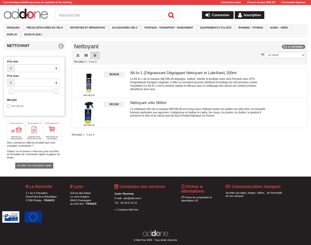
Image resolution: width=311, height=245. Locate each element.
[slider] (11, 91)
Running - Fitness (250, 27)
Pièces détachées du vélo (45, 27)
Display (12, 34)
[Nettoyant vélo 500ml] (89, 113)
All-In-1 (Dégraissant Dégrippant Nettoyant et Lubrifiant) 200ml (183, 73)
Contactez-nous (231, 2)
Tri (262, 54)
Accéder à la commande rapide (34, 165)
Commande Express (293, 2)
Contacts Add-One (128, 209)
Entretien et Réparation (87, 27)
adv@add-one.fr (132, 198)
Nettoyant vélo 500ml (148, 103)
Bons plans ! (33, 34)
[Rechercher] (171, 15)
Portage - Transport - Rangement (169, 27)
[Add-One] (25, 14)
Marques (13, 27)
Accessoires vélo (125, 27)
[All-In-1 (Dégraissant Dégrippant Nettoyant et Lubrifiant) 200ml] (89, 83)
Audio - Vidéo (279, 27)
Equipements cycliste (215, 27)
